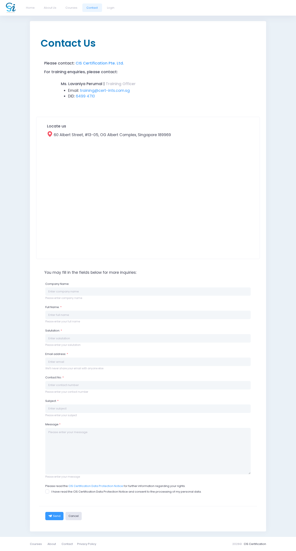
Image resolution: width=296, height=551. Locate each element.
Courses (71, 8)
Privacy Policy (86, 544)
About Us (50, 8)
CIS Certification (255, 544)
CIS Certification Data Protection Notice (95, 486)
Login (110, 8)
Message (52, 424)
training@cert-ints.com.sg (105, 90)
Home (30, 8)
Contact (92, 8)
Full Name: (53, 307)
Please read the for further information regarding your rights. (115, 486)
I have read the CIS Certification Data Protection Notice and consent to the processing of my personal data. (126, 492)
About (51, 544)
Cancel (73, 516)
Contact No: (54, 377)
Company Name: (57, 284)
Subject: (52, 401)
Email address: (56, 354)
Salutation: (53, 330)
